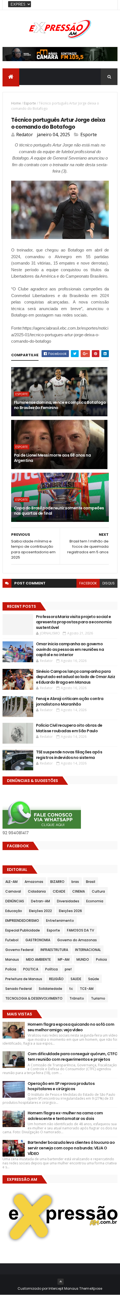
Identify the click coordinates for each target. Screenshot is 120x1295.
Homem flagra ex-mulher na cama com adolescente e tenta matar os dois (65, 1115)
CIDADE (59, 891)
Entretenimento (60, 920)
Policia (101, 959)
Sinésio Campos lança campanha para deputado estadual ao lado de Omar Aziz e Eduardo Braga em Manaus (75, 677)
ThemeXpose (90, 1288)
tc (71, 988)
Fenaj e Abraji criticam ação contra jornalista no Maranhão (69, 701)
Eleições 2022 (40, 910)
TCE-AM (86, 988)
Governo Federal (19, 949)
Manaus (12, 959)
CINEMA (78, 891)
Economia (94, 901)
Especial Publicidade (22, 930)
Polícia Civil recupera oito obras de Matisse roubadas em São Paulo (69, 728)
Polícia (10, 969)
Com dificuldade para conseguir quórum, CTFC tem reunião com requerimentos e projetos (72, 1056)
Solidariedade (50, 988)
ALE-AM (11, 881)
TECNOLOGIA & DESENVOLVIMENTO (34, 998)
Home (16, 103)
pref (68, 969)
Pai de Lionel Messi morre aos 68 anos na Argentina (52, 458)
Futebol (11, 940)
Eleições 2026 (70, 910)
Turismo (98, 998)
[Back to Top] (60, 1282)
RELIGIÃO (56, 979)
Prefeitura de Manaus (23, 979)
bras (75, 881)
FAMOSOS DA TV (80, 930)
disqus (108, 583)
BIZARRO (57, 881)
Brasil (90, 881)
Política (51, 969)
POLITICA (30, 969)
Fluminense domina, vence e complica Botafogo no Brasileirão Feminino (60, 405)
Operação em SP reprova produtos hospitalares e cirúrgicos (61, 1086)
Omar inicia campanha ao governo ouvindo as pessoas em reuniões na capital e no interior (70, 649)
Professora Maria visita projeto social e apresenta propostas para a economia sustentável (73, 622)
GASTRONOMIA (37, 940)
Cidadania (37, 891)
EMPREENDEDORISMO (22, 920)
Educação (13, 910)
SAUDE (76, 979)
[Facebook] (109, 5)
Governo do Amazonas (77, 940)
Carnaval (13, 891)
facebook (88, 583)
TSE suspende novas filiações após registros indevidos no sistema (69, 754)
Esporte (30, 103)
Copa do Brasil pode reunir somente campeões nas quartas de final (59, 510)
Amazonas (34, 881)
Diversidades (68, 901)
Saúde (93, 979)
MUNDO (82, 959)
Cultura (98, 891)
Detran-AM (40, 901)
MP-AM (63, 959)
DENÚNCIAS (14, 901)
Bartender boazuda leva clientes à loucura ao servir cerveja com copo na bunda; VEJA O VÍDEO (71, 1148)
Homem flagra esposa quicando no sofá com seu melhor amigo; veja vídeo (71, 1027)
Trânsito (76, 998)
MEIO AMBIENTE (38, 959)
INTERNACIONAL (88, 949)
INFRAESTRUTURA (54, 949)
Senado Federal (18, 988)
